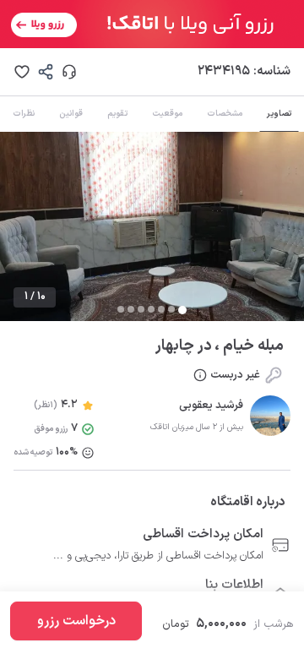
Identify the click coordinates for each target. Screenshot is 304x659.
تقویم (117, 113)
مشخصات (224, 113)
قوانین (71, 113)
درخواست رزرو (76, 621)
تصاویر (279, 113)
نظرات (24, 113)
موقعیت (167, 113)
